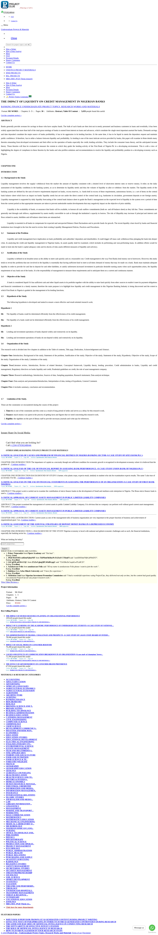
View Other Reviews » (10, 582)
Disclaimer (86, 933)
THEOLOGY (11, 888)
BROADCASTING (14, 708)
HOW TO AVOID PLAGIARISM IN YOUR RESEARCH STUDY (34, 931)
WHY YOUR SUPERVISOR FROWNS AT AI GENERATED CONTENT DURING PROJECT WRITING (51, 919)
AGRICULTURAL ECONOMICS (20, 688)
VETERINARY (13, 897)
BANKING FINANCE (15, 699)
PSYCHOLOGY (13, 848)
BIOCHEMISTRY (14, 702)
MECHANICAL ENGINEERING (20, 822)
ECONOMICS (12, 733)
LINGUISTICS (12, 806)
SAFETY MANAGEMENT (18, 866)
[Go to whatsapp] (152, 928)
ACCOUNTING (13, 679)
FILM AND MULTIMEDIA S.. (19, 751)
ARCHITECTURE (14, 695)
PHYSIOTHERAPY (14, 839)
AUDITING (11, 697)
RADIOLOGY (12, 862)
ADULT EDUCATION (16, 682)
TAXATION (11, 884)
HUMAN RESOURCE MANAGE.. (21, 784)
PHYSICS (10, 837)
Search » (5, 549)
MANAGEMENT (13, 808)
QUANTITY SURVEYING (17, 859)
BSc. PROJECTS (13, 76)
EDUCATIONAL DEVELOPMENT (21, 739)
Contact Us (14, 21)
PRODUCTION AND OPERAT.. (20, 844)
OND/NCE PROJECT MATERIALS (21, 70)
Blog (8, 54)
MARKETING (12, 813)
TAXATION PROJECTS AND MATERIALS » (22, 641)
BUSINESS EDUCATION (17, 715)
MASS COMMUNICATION (18, 815)
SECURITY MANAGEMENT (19, 870)
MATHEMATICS (13, 817)
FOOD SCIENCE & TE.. (16, 759)
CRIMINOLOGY (13, 724)
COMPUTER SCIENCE (16, 722)
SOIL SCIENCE (13, 877)
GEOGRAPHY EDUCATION (18, 768)
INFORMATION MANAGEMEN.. (21, 791)
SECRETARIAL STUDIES (18, 868)
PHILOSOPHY (12, 835)
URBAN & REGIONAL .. (17, 895)
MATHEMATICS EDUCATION (20, 819)
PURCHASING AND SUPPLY (19, 857)
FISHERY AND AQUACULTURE (21, 755)
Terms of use (77, 933)
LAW (8, 802)
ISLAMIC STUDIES (15, 797)
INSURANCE (12, 793)
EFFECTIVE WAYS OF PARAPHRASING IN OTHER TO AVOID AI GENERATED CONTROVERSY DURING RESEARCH (61, 922)
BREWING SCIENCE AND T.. (19, 706)
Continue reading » (18, 464)
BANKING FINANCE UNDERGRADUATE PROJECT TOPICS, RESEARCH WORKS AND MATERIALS (50, 106)
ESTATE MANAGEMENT (17, 748)
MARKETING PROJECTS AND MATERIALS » (23, 651)
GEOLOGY (11, 771)
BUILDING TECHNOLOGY (18, 711)
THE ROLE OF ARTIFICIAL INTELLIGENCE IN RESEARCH (34, 928)
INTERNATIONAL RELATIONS (20, 795)
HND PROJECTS (13, 73)
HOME (9, 67)
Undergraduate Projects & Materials (15, 29)
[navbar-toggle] (2, 25)
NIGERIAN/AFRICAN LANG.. (19, 828)
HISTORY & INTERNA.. (17, 779)
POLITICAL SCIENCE (16, 842)
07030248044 (8, 12)
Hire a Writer (11, 49)
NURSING (10, 830)
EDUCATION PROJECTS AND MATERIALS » (23, 631)
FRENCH (10, 764)
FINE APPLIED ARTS (16, 753)
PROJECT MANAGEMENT (18, 846)
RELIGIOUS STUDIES (16, 864)
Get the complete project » (11, 115)
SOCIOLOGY (12, 875)
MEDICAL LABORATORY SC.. (20, 824)
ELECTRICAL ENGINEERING (20, 742)
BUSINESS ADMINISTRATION (20, 713)
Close (14, 38)
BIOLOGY (10, 704)
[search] (30, 44)
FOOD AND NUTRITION (17, 757)
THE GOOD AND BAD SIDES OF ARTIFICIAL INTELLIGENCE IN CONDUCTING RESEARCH (49, 924)
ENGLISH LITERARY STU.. (18, 744)
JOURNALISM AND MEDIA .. (19, 799)
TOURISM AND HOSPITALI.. (19, 890)
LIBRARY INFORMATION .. (19, 804)
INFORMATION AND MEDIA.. (20, 788)
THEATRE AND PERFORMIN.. (20, 886)
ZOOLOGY (11, 902)
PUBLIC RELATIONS (16, 855)
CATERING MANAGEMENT (19, 717)
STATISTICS (12, 882)
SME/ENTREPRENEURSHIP (19, 873)
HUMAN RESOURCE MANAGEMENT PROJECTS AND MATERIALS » (30, 622)
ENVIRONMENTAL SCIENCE (20, 746)
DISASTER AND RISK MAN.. (19, 731)
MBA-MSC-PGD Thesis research (19, 79)
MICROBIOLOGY (14, 826)
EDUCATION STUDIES (16, 737)
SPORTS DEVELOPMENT (18, 879)
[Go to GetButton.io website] (152, 932)
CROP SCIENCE (13, 726)
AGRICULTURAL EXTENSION (20, 691)
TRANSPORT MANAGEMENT (20, 893)
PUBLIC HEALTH (14, 853)
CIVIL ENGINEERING (16, 719)
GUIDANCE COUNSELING (18, 773)
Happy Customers (13, 60)
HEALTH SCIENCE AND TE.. (19, 777)
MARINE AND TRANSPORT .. (19, 811)
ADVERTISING (13, 684)
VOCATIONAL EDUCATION (19, 899)
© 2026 (36, 933)
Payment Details (12, 58)
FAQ (12, 17)
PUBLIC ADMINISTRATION (19, 850)
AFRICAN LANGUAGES (17, 686)
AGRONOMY (12, 693)
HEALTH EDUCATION (16, 775)
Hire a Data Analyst (13, 51)
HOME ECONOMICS (15, 782)
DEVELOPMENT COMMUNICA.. (21, 728)
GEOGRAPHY (12, 766)
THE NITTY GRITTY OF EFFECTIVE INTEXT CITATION (32, 926)
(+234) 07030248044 (20, 445)
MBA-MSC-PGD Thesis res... (18, 904)
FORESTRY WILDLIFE (16, 762)
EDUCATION (12, 735)
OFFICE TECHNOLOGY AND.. (20, 833)
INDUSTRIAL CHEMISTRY (18, 786)
